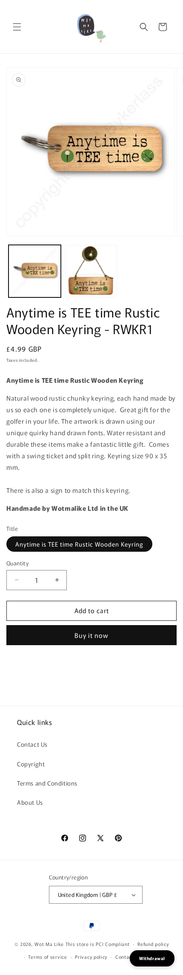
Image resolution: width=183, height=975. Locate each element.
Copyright (31, 764)
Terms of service (47, 956)
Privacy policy (91, 956)
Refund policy (153, 943)
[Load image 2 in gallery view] (91, 271)
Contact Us (32, 744)
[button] (17, 26)
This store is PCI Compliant (98, 943)
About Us (30, 802)
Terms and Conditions (47, 783)
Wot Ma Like (49, 943)
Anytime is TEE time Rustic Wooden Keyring (79, 544)
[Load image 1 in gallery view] (35, 271)
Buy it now (91, 635)
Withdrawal (152, 958)
